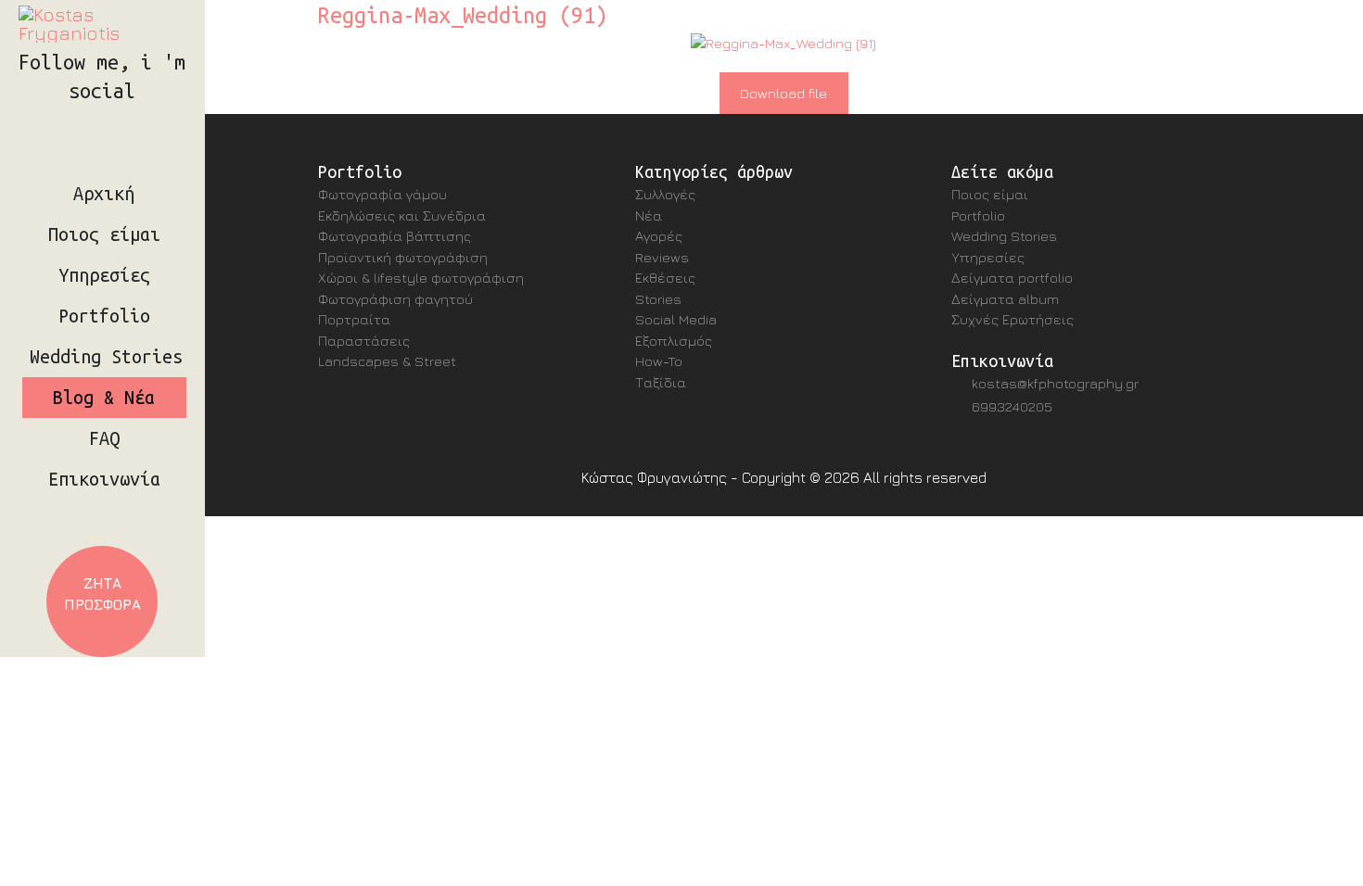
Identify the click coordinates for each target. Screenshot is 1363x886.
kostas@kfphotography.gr (1055, 383)
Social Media (676, 319)
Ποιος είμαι (104, 234)
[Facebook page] (94, 117)
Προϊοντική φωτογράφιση (403, 257)
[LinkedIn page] (109, 117)
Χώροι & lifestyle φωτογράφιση (421, 277)
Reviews (662, 257)
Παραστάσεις (364, 340)
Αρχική (103, 194)
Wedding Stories (106, 357)
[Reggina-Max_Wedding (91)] (783, 43)
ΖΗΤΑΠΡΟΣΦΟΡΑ (102, 594)
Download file (783, 93)
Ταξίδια (660, 382)
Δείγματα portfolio (1012, 277)
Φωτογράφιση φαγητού (395, 299)
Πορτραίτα (354, 319)
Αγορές (658, 236)
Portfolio (104, 316)
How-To (658, 361)
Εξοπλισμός (673, 340)
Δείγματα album (1005, 299)
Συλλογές (665, 194)
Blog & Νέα (104, 397)
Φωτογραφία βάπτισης (394, 236)
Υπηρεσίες (104, 275)
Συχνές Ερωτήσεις (1012, 319)
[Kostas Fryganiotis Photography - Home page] (102, 24)
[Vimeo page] (124, 117)
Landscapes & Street (387, 361)
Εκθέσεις (665, 277)
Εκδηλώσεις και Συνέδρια (402, 215)
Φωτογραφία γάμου (382, 194)
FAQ (104, 438)
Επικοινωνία (104, 479)
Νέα (648, 215)
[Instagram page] (64, 117)
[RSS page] (139, 117)
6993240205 (1012, 406)
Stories (658, 299)
